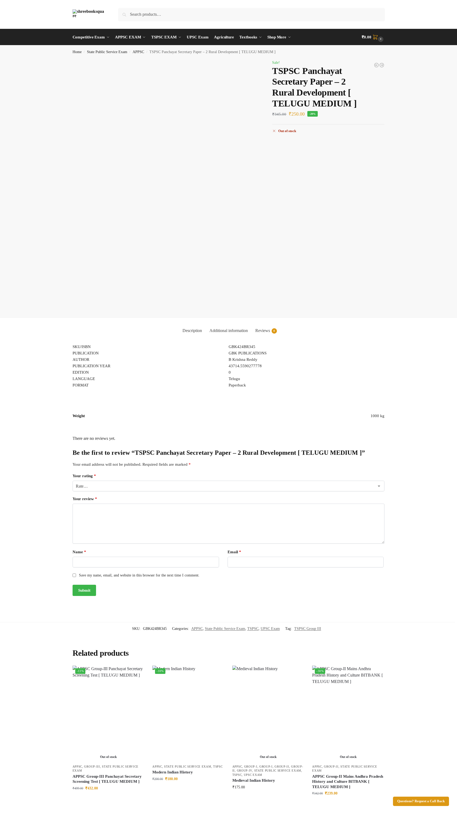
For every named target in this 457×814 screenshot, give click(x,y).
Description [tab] (192, 330)
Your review (85, 499)
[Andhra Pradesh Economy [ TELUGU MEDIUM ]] (376, 65)
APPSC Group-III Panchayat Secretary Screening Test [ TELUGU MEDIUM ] (107, 779)
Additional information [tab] (228, 330)
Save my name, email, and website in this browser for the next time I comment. (139, 575)
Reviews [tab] (265, 330)
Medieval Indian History (253, 780)
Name (79, 552)
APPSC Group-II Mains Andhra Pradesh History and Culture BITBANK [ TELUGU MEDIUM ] (347, 781)
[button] (373, 37)
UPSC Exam (270, 629)
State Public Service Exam (107, 52)
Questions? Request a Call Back (421, 801)
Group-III (92, 766)
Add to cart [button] (188, 790)
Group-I (250, 766)
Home (77, 52)
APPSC (138, 52)
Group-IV (244, 770)
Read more (108, 799)
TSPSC (253, 629)
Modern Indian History (172, 772)
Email (234, 552)
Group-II (282, 766)
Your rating (84, 476)
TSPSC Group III (307, 629)
